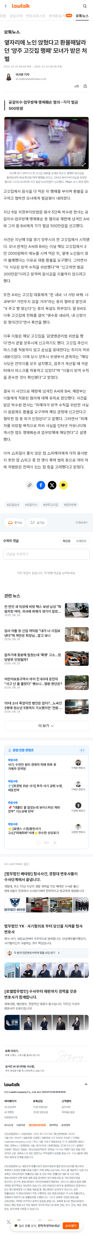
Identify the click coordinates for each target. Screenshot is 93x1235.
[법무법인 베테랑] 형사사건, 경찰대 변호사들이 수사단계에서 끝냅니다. (41, 876)
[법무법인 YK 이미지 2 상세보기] (28, 970)
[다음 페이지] (54, 842)
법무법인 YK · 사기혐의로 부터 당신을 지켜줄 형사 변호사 (43, 929)
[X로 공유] (52, 485)
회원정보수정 (10, 1117)
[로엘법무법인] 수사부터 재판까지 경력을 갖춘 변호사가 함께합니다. (40, 994)
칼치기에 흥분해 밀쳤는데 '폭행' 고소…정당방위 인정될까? (32, 657)
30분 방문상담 (40, 1112)
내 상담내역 (10, 1107)
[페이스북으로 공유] (41, 485)
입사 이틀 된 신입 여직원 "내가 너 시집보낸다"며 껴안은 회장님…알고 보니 (32, 633)
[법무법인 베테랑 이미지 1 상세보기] (15, 905)
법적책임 (53, 1125)
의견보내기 (81, 522)
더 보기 (43, 726)
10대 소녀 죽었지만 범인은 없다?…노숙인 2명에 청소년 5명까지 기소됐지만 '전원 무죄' (33, 705)
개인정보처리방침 (37, 1125)
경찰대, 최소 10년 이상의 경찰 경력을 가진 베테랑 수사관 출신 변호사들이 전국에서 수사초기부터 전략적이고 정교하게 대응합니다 (44, 889)
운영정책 (65, 1125)
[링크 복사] (29, 485)
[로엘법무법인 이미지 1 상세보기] (12, 1022)
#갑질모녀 (13, 504)
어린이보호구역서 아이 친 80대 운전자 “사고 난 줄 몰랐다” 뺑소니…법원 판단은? (33, 681)
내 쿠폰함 (9, 1112)
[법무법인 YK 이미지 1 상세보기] (12, 970)
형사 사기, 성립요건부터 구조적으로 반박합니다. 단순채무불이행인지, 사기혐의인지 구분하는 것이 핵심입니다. (45, 941)
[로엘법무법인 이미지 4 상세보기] (60, 1022)
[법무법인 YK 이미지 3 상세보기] (44, 970)
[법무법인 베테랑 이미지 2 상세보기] (37, 905)
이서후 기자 (22, 74)
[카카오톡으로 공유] (63, 485)
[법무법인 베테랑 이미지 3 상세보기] (60, 905)
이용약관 (20, 1125)
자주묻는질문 (68, 1112)
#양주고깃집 (50, 504)
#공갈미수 (31, 504)
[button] (84, 164)
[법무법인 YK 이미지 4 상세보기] (60, 970)
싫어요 (41, 522)
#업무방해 (70, 504)
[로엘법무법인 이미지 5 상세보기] (76, 1022)
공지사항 (66, 1107)
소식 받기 (70, 1225)
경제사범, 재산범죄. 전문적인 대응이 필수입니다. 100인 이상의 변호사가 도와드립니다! (42, 1006)
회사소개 (8, 1125)
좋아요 (18, 522)
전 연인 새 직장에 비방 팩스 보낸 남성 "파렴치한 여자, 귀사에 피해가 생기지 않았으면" (32, 609)
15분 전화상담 (40, 1107)
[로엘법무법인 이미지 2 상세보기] (28, 1022)
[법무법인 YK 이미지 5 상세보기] (76, 970)
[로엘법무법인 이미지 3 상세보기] (44, 1022)
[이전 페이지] (38, 842)
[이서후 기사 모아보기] (8, 76)
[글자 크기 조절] (76, 86)
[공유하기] (85, 86)
